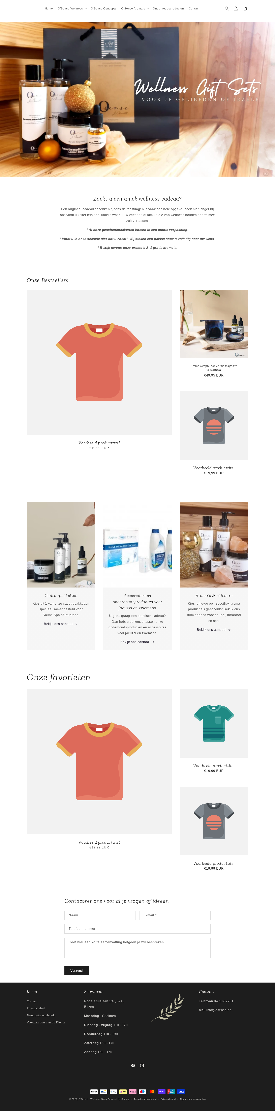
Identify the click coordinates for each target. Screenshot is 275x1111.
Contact (32, 1001)
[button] (71, 8)
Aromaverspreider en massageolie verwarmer (213, 367)
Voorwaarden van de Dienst (46, 1022)
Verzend (76, 970)
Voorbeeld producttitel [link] (99, 443)
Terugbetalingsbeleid (41, 1015)
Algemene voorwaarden (193, 1099)
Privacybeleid (36, 1008)
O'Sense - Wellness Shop (93, 1099)
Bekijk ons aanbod (58, 624)
